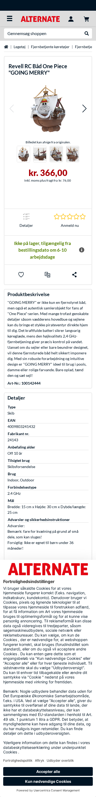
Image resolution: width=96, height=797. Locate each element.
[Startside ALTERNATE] (40, 18)
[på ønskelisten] (21, 274)
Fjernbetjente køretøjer (50, 46)
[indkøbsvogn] (86, 18)
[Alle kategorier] (9, 18)
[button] (11, 109)
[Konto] (71, 18)
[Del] (74, 274)
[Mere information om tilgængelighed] (81, 250)
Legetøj (20, 46)
